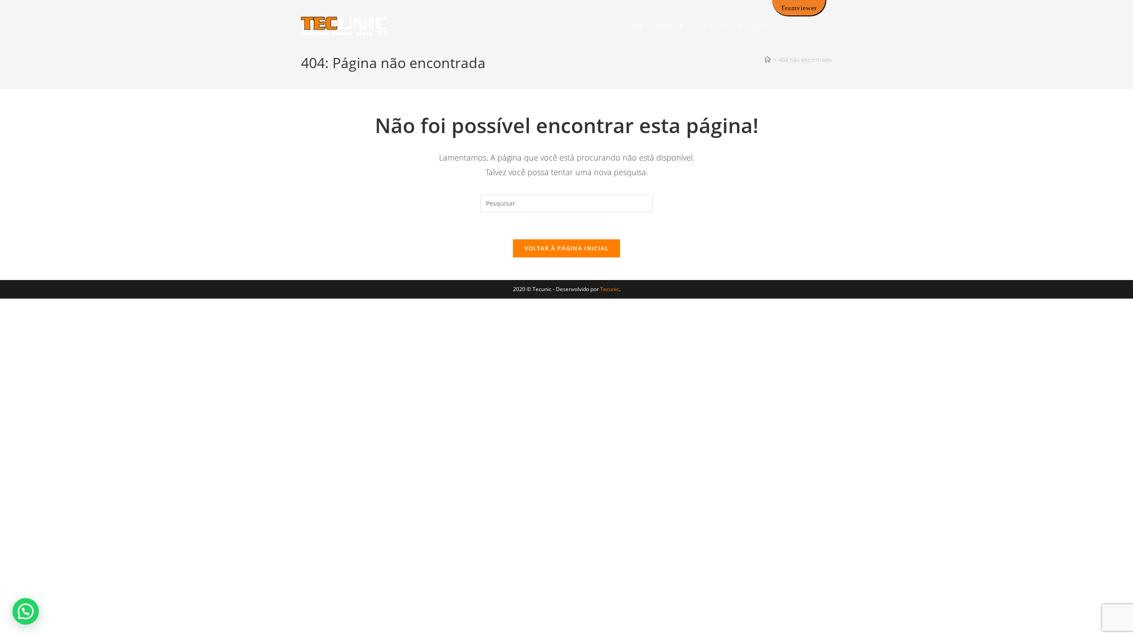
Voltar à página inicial (566, 248)
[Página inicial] (768, 60)
